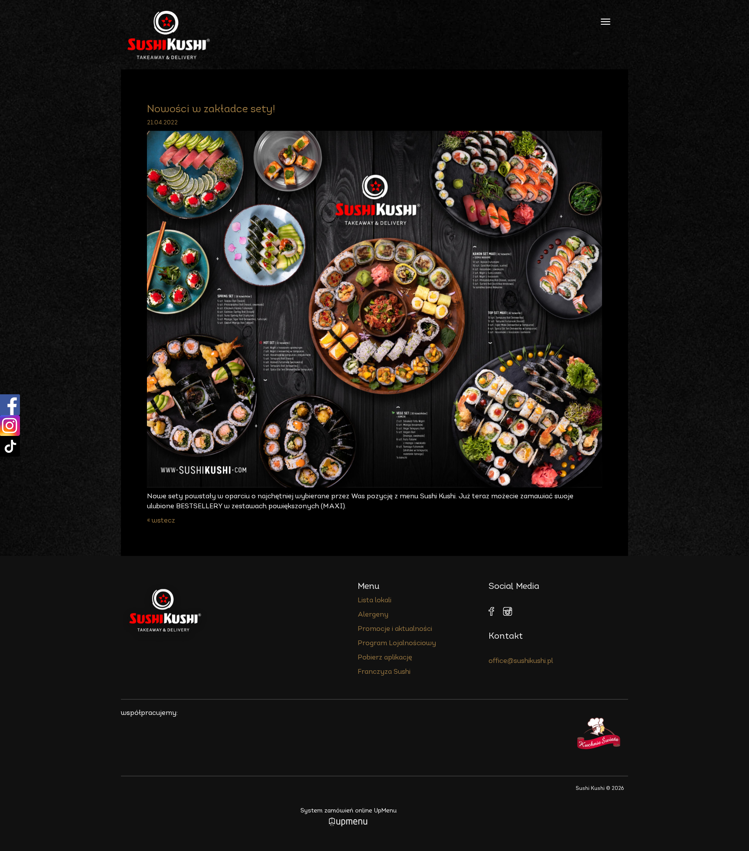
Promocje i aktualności (395, 629)
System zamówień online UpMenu (348, 811)
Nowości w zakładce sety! (212, 109)
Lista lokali (374, 600)
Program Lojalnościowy (397, 643)
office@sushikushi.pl (520, 661)
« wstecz (161, 520)
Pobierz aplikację (385, 657)
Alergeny (373, 614)
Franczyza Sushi (384, 672)
